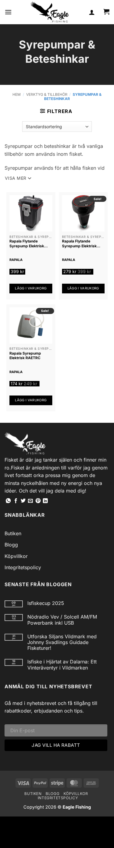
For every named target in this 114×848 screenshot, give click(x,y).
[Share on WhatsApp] (8, 501)
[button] (8, 12)
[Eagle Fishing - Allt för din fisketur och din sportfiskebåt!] (49, 12)
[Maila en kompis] (30, 501)
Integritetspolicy (23, 567)
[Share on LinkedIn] (45, 501)
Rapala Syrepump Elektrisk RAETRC (25, 355)
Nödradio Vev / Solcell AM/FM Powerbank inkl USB (62, 620)
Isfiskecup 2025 (45, 603)
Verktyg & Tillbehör (46, 94)
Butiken (13, 533)
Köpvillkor (16, 556)
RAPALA (15, 260)
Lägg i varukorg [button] (31, 288)
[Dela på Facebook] (15, 501)
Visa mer (15, 178)
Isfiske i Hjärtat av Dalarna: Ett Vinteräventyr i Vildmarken (62, 664)
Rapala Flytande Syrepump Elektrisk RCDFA (79, 243)
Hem (16, 94)
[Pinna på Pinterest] (38, 501)
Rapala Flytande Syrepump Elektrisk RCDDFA (26, 243)
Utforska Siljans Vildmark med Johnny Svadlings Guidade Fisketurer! (62, 642)
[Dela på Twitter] (23, 501)
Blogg (11, 545)
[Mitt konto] (92, 12)
